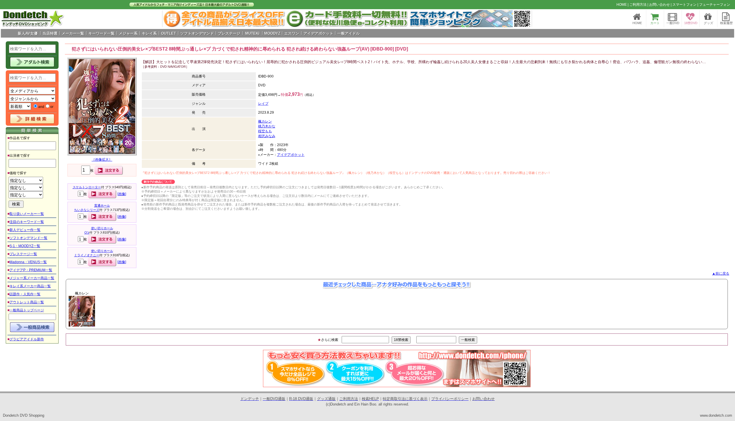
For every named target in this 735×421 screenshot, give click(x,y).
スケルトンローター (87, 187)
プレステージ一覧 (23, 254)
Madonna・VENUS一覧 (28, 262)
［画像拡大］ (102, 160)
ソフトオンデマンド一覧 (28, 238)
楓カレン (265, 121)
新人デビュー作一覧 (24, 230)
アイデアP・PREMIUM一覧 (30, 270)
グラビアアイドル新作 (26, 339)
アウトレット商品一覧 (26, 302)
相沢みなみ (266, 136)
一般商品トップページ (26, 310)
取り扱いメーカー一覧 (26, 214)
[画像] (121, 194)
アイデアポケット (291, 155)
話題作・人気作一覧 (24, 294)
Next (524, 18)
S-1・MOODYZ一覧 (24, 246)
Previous (56, 311)
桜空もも (265, 131)
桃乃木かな (266, 126)
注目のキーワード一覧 (26, 222)
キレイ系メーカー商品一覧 (30, 286)
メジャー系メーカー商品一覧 (31, 278)
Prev (170, 18)
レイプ (263, 104)
